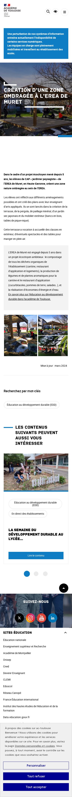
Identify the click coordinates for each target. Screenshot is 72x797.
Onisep (7, 659)
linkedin (52, 618)
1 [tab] (27, 574)
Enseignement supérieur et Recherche (24, 646)
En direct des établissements (28, 513)
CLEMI (7, 679)
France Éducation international (20, 699)
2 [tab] (36, 573)
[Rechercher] (48, 12)
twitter (19, 618)
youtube (41, 618)
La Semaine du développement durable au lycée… (35, 534)
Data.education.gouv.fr (16, 717)
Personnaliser (36, 765)
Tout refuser (36, 776)
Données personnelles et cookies (35, 746)
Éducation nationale (14, 640)
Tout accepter (36, 787)
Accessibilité (55, 11)
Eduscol (7, 686)
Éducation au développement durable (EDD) (31, 404)
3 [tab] (45, 573)
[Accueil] (14, 10)
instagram (30, 618)
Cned (6, 666)
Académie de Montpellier (17, 653)
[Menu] (64, 12)
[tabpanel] (36, 508)
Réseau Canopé (12, 693)
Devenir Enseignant (14, 673)
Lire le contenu (36, 555)
